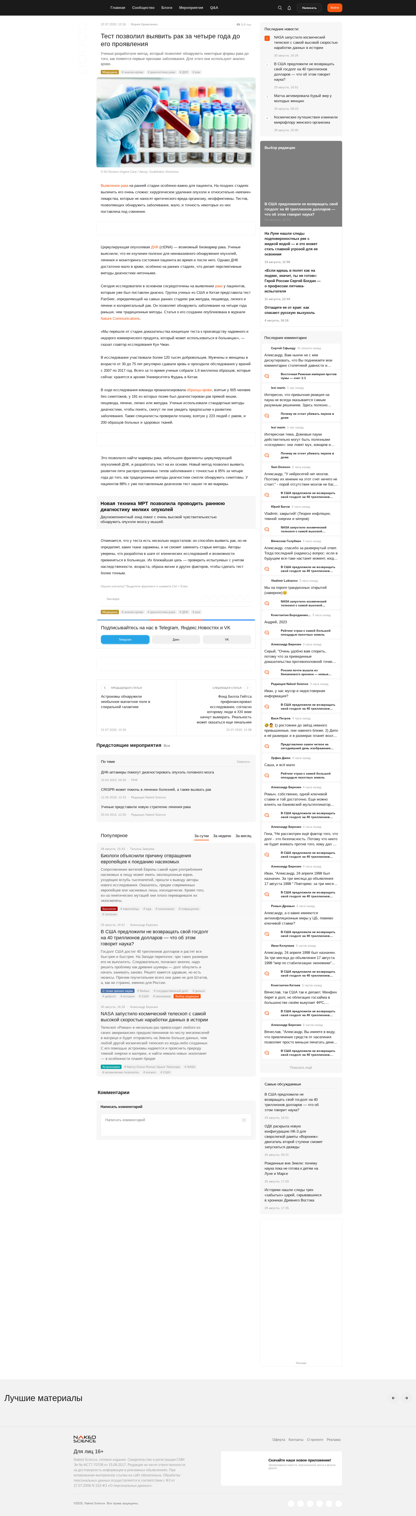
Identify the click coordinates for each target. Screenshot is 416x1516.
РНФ (134, 780)
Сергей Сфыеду (283, 348)
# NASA (190, 1067)
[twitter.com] (291, 1503)
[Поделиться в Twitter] (82, 48)
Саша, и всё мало (279, 765)
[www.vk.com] (300, 1503)
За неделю (222, 836)
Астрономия (111, 1067)
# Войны (143, 991)
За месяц (243, 836)
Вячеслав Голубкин (286, 541)
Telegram (125, 639)
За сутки (201, 836)
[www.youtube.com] (310, 1503)
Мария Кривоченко (144, 24)
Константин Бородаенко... (291, 615)
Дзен (176, 639)
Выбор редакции (187, 996)
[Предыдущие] (393, 1398)
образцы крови (199, 390)
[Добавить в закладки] (82, 26)
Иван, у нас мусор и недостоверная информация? (294, 693)
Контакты (296, 1440)
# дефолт (109, 996)
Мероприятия (191, 8)
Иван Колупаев (282, 945)
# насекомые (165, 909)
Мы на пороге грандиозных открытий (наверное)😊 (295, 590)
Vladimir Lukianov (284, 580)
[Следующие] (406, 1398)
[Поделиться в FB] (82, 37)
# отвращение (189, 909)
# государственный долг (171, 991)
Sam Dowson (280, 467)
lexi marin (278, 387)
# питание (109, 914)
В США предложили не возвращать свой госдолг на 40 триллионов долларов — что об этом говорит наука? (154, 937)
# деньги (199, 991)
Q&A (214, 8)
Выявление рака (114, 186)
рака (219, 286)
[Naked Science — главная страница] (91, 7)
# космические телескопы (120, 1072)
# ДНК (184, 72)
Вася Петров (281, 718)
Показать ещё (301, 1067)
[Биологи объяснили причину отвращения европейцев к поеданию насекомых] (232, 872)
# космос (149, 1072)
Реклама (334, 1440)
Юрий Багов (280, 506)
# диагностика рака (161, 72)
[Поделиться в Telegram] (82, 59)
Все (167, 746)
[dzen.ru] (319, 1503)
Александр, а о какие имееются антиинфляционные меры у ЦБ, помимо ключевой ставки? (298, 918)
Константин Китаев (285, 985)
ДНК (154, 247)
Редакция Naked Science (148, 797)
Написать (309, 8)
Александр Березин (286, 644)
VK (227, 639)
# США (144, 996)
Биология (109, 909)
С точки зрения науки (117, 991)
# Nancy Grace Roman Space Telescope (152, 1067)
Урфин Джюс (281, 758)
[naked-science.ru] (338, 1503)
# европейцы (129, 909)
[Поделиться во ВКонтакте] (82, 69)
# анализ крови (132, 72)
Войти (335, 7)
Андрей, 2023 (275, 622)
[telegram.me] (329, 1503)
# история (127, 996)
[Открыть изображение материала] (176, 122)
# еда (147, 909)
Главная (117, 8)
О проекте (315, 1440)
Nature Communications (120, 318)
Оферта (278, 1440)
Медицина (109, 72)
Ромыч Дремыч (283, 906)
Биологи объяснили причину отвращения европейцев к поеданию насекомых (146, 858)
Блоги (166, 8)
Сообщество (143, 8)
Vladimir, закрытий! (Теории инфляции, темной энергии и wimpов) (297, 516)
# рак (196, 72)
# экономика (162, 996)
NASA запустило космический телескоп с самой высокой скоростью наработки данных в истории (154, 1016)
